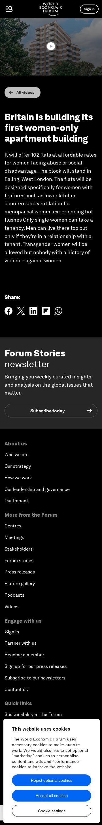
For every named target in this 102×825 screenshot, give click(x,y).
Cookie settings (51, 811)
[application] (51, 46)
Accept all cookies (52, 795)
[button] (51, 46)
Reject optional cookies (51, 780)
